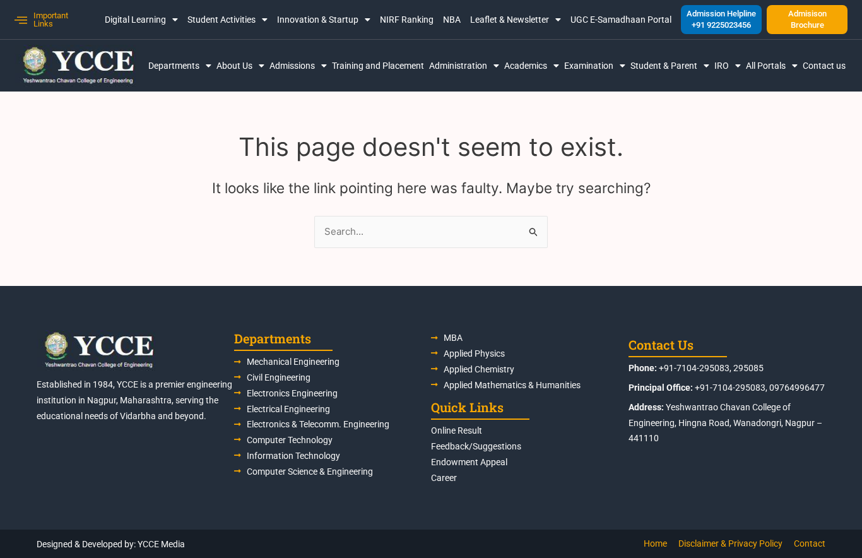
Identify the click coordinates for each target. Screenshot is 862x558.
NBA (452, 20)
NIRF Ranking (407, 20)
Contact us (824, 66)
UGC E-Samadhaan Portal (620, 20)
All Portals (766, 66)
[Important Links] (21, 19)
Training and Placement (378, 66)
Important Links (50, 19)
